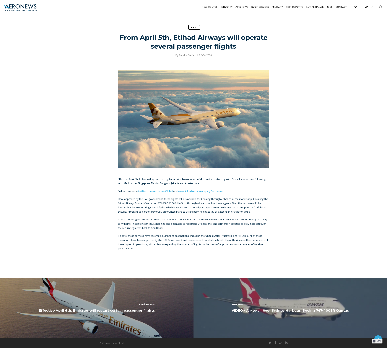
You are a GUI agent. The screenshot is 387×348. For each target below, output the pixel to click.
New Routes (210, 7)
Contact (341, 7)
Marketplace (315, 7)
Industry (227, 7)
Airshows (242, 7)
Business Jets (260, 7)
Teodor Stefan (187, 55)
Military (277, 7)
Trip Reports (294, 7)
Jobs (330, 7)
